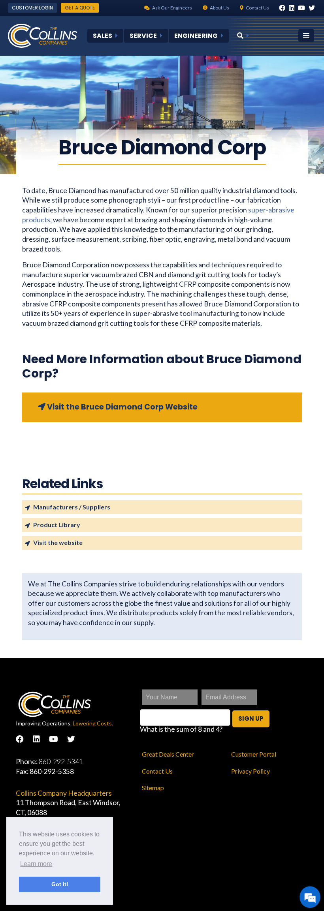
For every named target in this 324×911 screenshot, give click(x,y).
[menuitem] (105, 36)
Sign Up (251, 718)
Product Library (56, 524)
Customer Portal (253, 754)
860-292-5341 (61, 761)
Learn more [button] (36, 863)
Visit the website (58, 542)
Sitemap (153, 787)
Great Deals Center (168, 754)
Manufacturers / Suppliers (71, 507)
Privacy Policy (250, 771)
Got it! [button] (59, 884)
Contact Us (157, 771)
